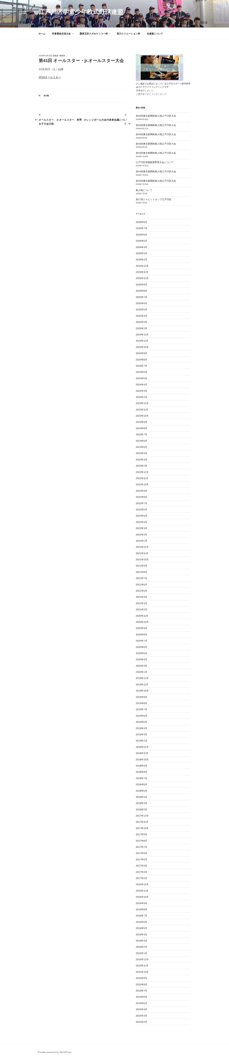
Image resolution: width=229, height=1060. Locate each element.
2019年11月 (142, 684)
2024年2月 (141, 397)
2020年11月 (142, 615)
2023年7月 (141, 434)
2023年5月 (141, 447)
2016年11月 (142, 890)
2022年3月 (141, 528)
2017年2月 (141, 878)
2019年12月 (142, 678)
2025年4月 (141, 316)
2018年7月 (141, 778)
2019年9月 (141, 697)
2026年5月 (141, 240)
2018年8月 (141, 772)
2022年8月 (141, 497)
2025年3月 (141, 322)
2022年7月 (141, 503)
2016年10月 (142, 897)
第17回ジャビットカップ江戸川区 (153, 199)
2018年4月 (141, 797)
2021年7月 (141, 578)
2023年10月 (142, 415)
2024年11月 (142, 340)
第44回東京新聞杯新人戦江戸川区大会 (156, 115)
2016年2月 (141, 947)
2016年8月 (141, 909)
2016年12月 (142, 884)
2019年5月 (141, 722)
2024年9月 (141, 353)
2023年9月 (141, 422)
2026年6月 (141, 234)
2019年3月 (141, 734)
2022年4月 (141, 522)
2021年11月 (142, 553)
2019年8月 (141, 703)
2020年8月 (141, 634)
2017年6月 (141, 853)
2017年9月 (141, 834)
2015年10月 (142, 972)
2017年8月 (141, 840)
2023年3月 (141, 459)
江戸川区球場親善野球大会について (154, 162)
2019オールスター (50, 77)
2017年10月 (142, 828)
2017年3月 (141, 872)
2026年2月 (141, 259)
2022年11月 (142, 478)
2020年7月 (141, 640)
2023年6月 (141, 441)
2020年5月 (141, 653)
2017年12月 (142, 815)
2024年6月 (141, 372)
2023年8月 (141, 428)
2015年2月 (141, 1022)
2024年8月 (141, 359)
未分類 (46, 96)
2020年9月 (141, 628)
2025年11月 (142, 272)
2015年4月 (141, 1009)
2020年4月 (141, 659)
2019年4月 (141, 728)
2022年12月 (142, 472)
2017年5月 (141, 859)
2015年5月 (141, 1003)
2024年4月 (141, 384)
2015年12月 (142, 959)
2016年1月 (141, 953)
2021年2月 (141, 609)
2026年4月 (141, 247)
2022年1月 (141, 540)
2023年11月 (142, 409)
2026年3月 (141, 253)
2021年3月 (141, 603)
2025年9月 (141, 284)
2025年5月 (141, 309)
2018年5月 (141, 790)
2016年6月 (141, 922)
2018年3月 (141, 803)
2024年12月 (142, 334)
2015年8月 (141, 984)
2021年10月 (142, 559)
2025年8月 (141, 290)
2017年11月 (142, 822)
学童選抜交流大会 (61, 33)
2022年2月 (141, 534)
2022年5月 (141, 515)
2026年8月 (141, 222)
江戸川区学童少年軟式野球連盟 (81, 11)
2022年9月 (141, 490)
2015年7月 (141, 990)
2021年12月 (142, 547)
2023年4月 (141, 453)
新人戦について (144, 190)
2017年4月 (141, 865)
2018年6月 (141, 784)
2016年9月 (141, 903)
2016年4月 (141, 934)
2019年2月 (141, 740)
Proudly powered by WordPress (54, 1052)
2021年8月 (141, 572)
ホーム (41, 33)
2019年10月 (142, 690)
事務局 (62, 56)
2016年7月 (141, 915)
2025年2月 (141, 328)
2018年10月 (142, 759)
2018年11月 (142, 753)
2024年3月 (141, 391)
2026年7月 (141, 228)
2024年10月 (142, 347)
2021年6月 (141, 584)
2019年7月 (141, 709)
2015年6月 (141, 996)
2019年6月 (141, 715)
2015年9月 (141, 978)
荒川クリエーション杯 (128, 33)
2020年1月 (141, 672)
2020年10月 (142, 622)
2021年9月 (141, 565)
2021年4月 (141, 597)
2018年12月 (142, 747)
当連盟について (155, 33)
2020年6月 (141, 647)
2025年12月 (142, 266)
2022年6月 (141, 509)
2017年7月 (141, 847)
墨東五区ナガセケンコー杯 (94, 33)
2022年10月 (142, 484)
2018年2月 (141, 809)
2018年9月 (141, 765)
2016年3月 (141, 940)
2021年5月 (141, 590)
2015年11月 (142, 965)
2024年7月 (141, 365)
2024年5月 (141, 378)
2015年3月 (141, 1015)
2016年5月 (141, 928)
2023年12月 (142, 403)
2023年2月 (141, 465)
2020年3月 (141, 665)
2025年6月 (141, 303)
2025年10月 (142, 278)
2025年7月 (141, 297)
